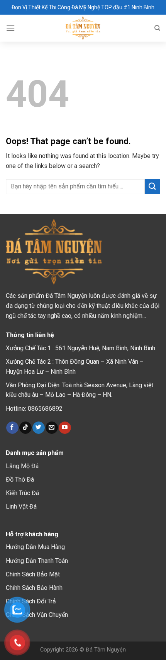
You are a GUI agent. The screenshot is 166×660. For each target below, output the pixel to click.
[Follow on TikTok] (25, 428)
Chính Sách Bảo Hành (34, 587)
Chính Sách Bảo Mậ (32, 574)
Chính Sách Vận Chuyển (37, 614)
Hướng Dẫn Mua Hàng (35, 547)
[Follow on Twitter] (38, 428)
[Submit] (152, 186)
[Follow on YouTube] (65, 428)
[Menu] (10, 27)
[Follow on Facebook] (12, 428)
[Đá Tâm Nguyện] (83, 28)
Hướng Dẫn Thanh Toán (37, 560)
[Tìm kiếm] (157, 28)
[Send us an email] (52, 428)
